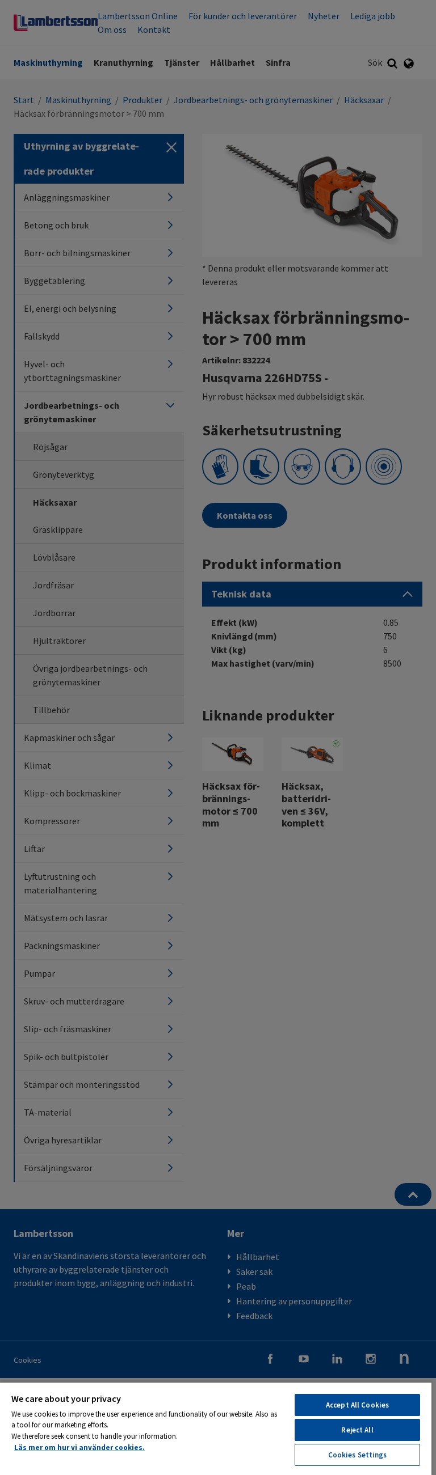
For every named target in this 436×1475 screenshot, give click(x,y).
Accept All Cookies (357, 1405)
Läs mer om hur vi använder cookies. (79, 1447)
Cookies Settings (357, 1455)
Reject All (357, 1430)
